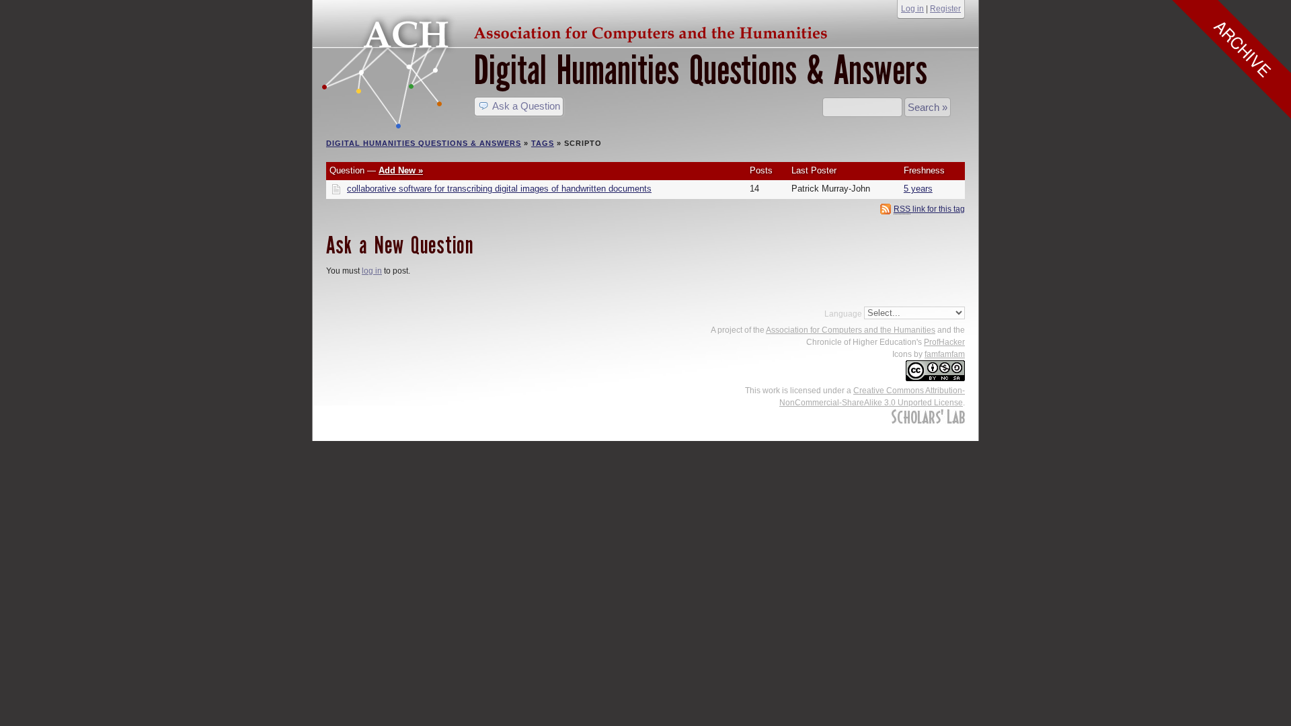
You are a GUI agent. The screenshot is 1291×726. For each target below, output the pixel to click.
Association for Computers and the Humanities (850, 330)
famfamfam (945, 354)
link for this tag (929, 209)
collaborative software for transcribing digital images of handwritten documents (499, 189)
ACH (578, 31)
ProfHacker (944, 342)
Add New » (401, 170)
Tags (542, 143)
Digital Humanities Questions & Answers (700, 70)
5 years (918, 189)
